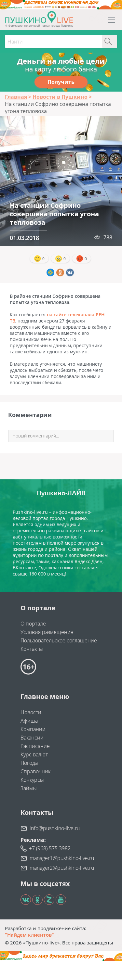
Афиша (29, 720)
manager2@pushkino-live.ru (62, 867)
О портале (33, 623)
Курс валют (34, 754)
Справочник (35, 771)
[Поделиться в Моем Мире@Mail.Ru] (50, 272)
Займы (28, 788)
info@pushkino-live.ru (55, 828)
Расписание (35, 746)
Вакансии (32, 737)
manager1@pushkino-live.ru (62, 858)
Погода (29, 762)
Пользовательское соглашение (58, 640)
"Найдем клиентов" (29, 934)
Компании (33, 729)
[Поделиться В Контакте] (70, 272)
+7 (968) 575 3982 (50, 848)
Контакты (31, 648)
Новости (30, 712)
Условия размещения (46, 632)
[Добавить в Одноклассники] (60, 272)
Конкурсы (32, 779)
